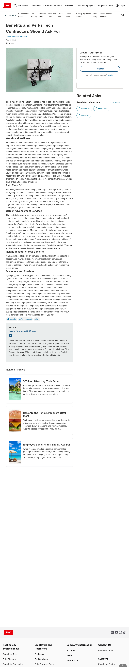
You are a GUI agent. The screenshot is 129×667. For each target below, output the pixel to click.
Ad (123, 665)
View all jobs (115, 102)
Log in (110, 75)
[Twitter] (11, 335)
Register (100, 69)
